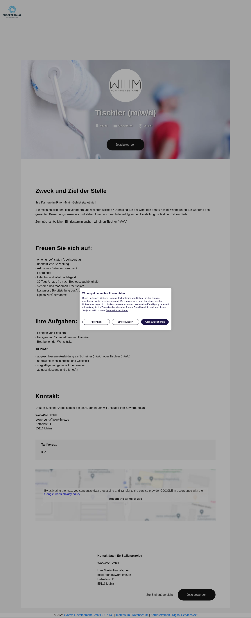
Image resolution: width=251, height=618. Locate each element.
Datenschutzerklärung (117, 310)
